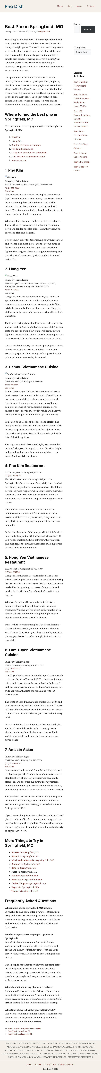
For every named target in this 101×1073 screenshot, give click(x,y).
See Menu (9, 191)
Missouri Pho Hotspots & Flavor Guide (25, 1028)
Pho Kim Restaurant (22, 148)
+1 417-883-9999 (12, 188)
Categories (79, 47)
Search (77, 24)
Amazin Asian (19, 160)
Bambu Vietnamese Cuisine (26, 145)
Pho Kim (16, 137)
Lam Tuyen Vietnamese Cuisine (28, 156)
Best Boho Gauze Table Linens (80, 135)
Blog (70, 6)
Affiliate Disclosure (66, 1064)
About (79, 6)
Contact (90, 6)
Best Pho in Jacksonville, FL (20, 1034)
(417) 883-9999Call (13, 475)
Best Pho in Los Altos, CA (19, 1031)
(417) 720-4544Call (13, 668)
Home (60, 6)
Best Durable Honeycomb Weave (80, 85)
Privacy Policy (49, 1064)
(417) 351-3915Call (12, 572)
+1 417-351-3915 (11, 290)
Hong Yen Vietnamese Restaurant (29, 152)
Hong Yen (17, 141)
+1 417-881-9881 (11, 385)
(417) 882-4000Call (13, 763)
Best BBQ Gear (81, 161)
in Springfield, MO (25, 852)
